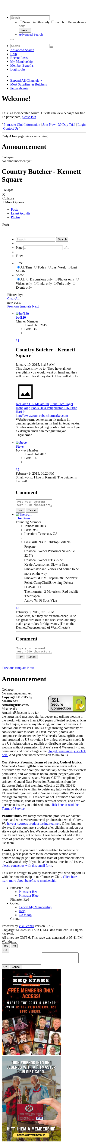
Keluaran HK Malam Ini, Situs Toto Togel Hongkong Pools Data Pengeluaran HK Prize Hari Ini (46, 408)
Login (82, 124)
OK (5, 950)
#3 (17, 608)
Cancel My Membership (35, 907)
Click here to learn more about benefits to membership (41, 878)
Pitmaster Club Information (22, 124)
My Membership (21, 61)
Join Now (49, 124)
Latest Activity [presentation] (21, 213)
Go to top (25, 915)
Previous (13, 306)
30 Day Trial (66, 124)
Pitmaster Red (19, 888)
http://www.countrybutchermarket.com (42, 415)
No (14, 945)
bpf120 (21, 317)
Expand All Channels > (26, 80)
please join (29, 117)
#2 (17, 469)
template (25, 306)
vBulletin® (26, 926)
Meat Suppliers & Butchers (28, 84)
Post (20, 510)
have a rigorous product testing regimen (33, 823)
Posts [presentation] (14, 209)
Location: (30, 533)
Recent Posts (19, 58)
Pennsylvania (19, 88)
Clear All (13, 298)
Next (35, 306)
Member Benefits (22, 65)
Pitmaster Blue (28, 895)
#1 (17, 340)
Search (25, 30)
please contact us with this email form (27, 865)
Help (13, 54)
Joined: (29, 325)
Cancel (32, 510)
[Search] (12, 39)
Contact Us (10, 128)
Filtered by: (15, 295)
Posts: (28, 329)
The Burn (23, 518)
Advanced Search (31, 34)
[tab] (48, 209)
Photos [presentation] (15, 217)
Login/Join (17, 69)
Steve (19, 446)
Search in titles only (36, 22)
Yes (5, 945)
